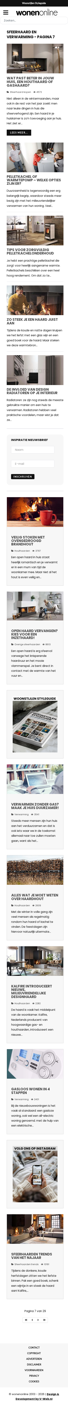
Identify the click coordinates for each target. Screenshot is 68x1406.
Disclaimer (34, 1364)
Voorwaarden (34, 1370)
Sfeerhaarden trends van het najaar (31, 1256)
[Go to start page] (26, 1320)
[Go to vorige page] (32, 1320)
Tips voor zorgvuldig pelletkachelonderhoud (30, 251)
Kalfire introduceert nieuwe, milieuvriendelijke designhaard (31, 991)
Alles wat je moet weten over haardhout (34, 897)
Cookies (34, 1381)
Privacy (34, 1375)
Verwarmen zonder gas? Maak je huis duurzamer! (35, 806)
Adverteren (34, 1358)
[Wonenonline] (34, 12)
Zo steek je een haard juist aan (32, 321)
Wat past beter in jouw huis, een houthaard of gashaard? (30, 82)
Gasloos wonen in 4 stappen (30, 1091)
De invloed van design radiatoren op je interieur (32, 391)
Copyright (34, 1353)
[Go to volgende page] (38, 1320)
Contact (34, 1347)
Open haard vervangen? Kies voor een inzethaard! (34, 634)
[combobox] (34, 20)
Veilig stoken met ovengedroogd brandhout (28, 541)
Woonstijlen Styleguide (34, 3)
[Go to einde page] (44, 1320)
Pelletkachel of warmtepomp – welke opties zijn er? (34, 180)
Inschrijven (22, 476)
